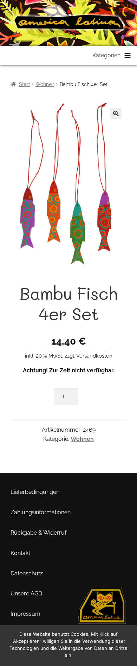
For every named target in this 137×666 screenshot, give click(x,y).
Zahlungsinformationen (41, 512)
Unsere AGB (26, 593)
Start (24, 84)
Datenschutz (27, 573)
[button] (116, 113)
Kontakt (20, 553)
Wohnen (44, 84)
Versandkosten (94, 356)
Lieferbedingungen (35, 492)
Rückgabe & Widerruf (38, 532)
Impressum (25, 613)
